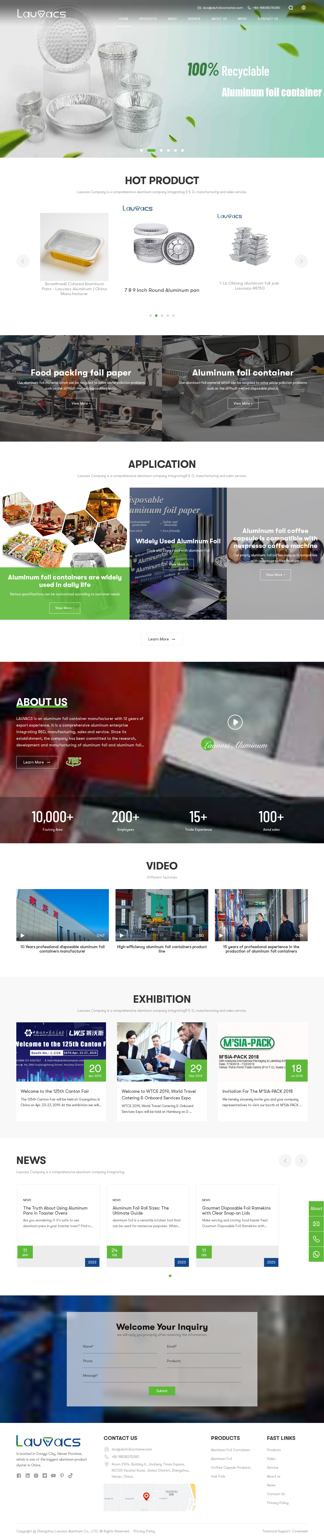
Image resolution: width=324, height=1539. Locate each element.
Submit (162, 1391)
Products (148, 19)
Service (194, 19)
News (242, 19)
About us (219, 19)
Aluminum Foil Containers (230, 1450)
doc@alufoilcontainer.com (223, 8)
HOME (123, 19)
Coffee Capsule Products (231, 1468)
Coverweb (300, 1531)
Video (172, 19)
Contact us (268, 19)
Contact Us (276, 1494)
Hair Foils (218, 1476)
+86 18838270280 (266, 8)
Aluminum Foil (221, 1459)
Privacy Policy (278, 1503)
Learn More (158, 639)
